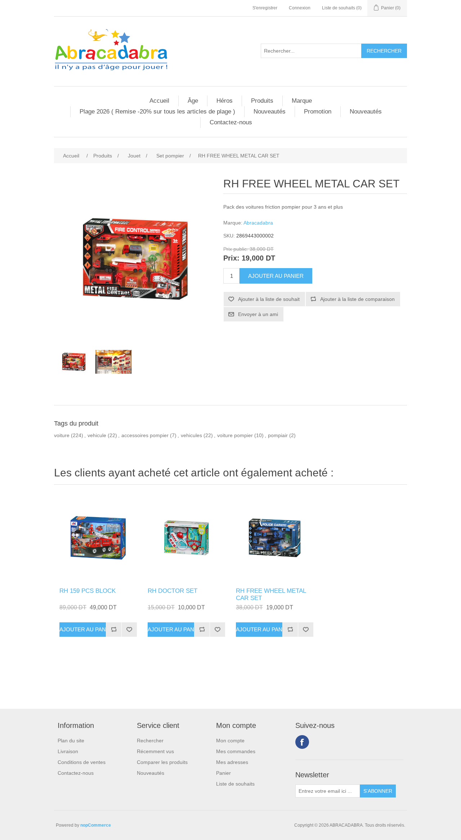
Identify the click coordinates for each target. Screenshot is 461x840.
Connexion (299, 7)
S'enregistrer (264, 7)
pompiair (278, 435)
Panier (223, 773)
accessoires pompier (145, 435)
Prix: (231, 258)
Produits (262, 100)
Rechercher (150, 740)
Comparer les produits (162, 762)
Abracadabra (258, 223)
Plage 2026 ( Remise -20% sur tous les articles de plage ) (157, 111)
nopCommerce (95, 825)
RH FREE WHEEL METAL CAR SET (271, 594)
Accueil (159, 100)
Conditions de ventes (82, 762)
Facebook (302, 742)
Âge (193, 100)
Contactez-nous (231, 122)
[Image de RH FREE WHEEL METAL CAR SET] (74, 362)
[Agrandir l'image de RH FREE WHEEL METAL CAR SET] (274, 537)
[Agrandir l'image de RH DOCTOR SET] (186, 537)
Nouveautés (270, 111)
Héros (224, 100)
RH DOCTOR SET (172, 590)
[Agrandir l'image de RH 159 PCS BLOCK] (98, 537)
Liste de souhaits (235, 784)
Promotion (317, 111)
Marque (302, 100)
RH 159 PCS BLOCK (87, 590)
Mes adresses (232, 762)
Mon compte (230, 740)
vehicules (191, 435)
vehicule (97, 435)
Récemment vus (155, 751)
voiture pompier (235, 435)
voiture (62, 435)
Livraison (68, 751)
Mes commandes (235, 751)
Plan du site (71, 740)
